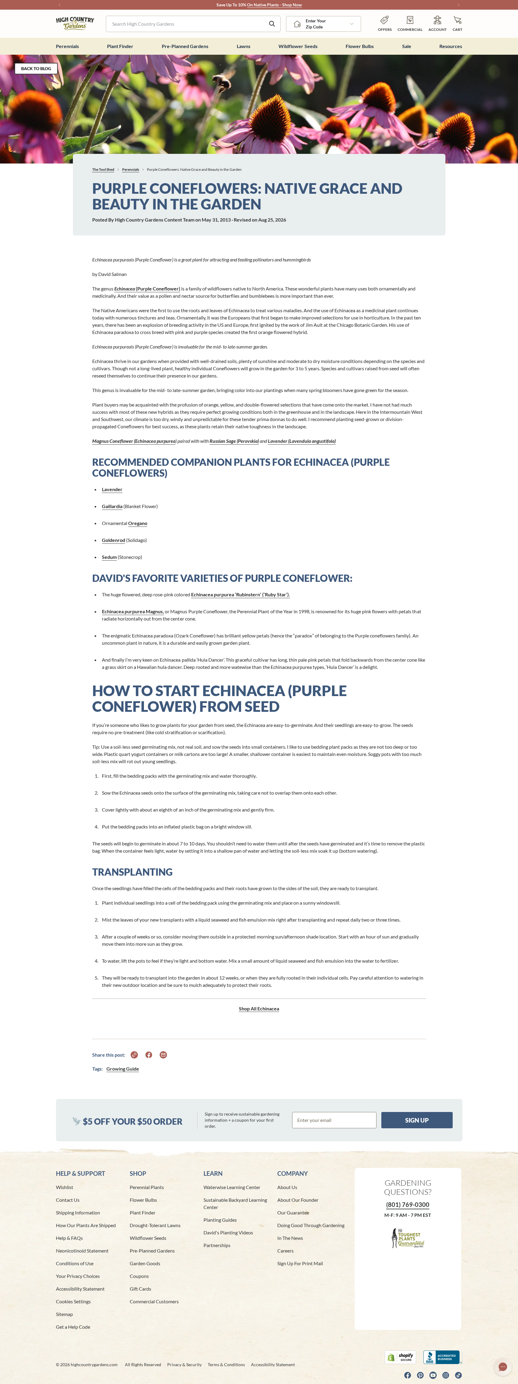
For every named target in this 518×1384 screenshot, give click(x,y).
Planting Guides (220, 1220)
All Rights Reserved (143, 1364)
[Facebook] (408, 1375)
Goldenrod (113, 540)
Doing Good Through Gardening (310, 1225)
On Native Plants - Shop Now (274, 4)
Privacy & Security (184, 1364)
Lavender (112, 489)
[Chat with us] (503, 1367)
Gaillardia (112, 506)
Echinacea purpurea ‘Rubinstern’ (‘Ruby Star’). (240, 594)
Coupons (139, 1276)
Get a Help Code (73, 1327)
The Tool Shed (103, 169)
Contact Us (68, 1200)
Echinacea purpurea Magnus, (133, 611)
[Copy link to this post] (134, 1054)
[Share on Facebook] (148, 1054)
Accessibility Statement (80, 1289)
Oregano (137, 523)
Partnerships (217, 1245)
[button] (457, 23)
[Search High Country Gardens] (272, 24)
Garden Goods (145, 1263)
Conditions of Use (74, 1263)
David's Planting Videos (228, 1232)
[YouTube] (433, 1375)
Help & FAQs (69, 1238)
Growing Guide (122, 1068)
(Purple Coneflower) (147, 288)
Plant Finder (142, 1212)
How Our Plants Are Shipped (86, 1225)
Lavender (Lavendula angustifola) (302, 441)
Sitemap (64, 1314)
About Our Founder (297, 1200)
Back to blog (36, 68)
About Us (287, 1187)
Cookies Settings (73, 1301)
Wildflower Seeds (148, 1238)
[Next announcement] (458, 4)
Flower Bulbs (143, 1200)
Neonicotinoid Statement (82, 1250)
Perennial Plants (147, 1187)
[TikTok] (458, 1375)
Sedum (109, 557)
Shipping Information (78, 1212)
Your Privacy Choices (78, 1276)
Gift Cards (140, 1289)
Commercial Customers (154, 1301)
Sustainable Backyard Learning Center (235, 1203)
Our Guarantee (293, 1212)
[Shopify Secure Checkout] (400, 1357)
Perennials (130, 169)
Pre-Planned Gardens (152, 1250)
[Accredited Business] (442, 1357)
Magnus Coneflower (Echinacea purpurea (133, 441)
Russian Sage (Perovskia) (234, 441)
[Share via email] (163, 1054)
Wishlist (64, 1187)
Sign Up (417, 1120)
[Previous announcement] (59, 4)
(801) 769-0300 (407, 1204)
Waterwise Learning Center (232, 1187)
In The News (290, 1238)
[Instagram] (446, 1375)
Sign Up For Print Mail (300, 1263)
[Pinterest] (420, 1375)
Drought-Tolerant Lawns (155, 1225)
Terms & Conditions (226, 1364)
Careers (285, 1250)
